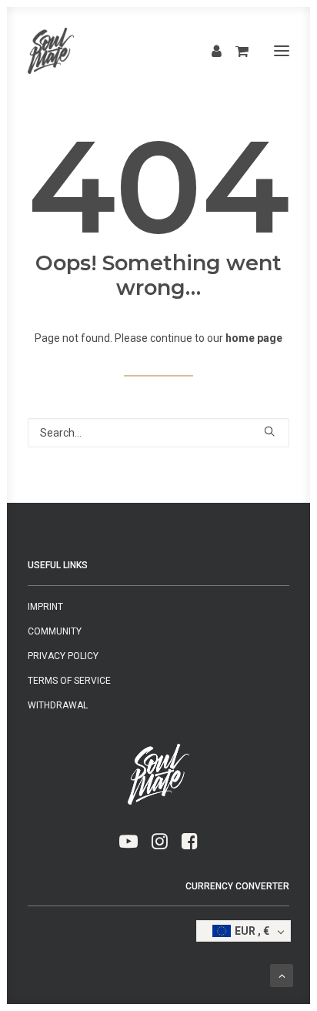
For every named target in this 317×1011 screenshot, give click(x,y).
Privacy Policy (63, 656)
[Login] (210, 51)
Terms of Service (69, 680)
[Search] (158, 432)
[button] (281, 51)
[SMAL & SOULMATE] (51, 51)
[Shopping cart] (235, 51)
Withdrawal (58, 705)
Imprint (45, 606)
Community (55, 631)
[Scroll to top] (281, 975)
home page (253, 338)
